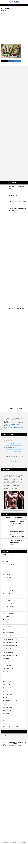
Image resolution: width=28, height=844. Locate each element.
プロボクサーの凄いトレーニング (9, 786)
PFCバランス (5, 744)
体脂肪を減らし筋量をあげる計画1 (10, 819)
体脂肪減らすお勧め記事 (20, 704)
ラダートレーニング (7, 812)
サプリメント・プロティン (8, 750)
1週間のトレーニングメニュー (9, 741)
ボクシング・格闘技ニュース (9, 799)
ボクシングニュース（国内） (9, 796)
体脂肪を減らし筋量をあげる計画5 (10, 832)
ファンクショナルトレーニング (9, 776)
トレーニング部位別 (7, 773)
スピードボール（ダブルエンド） (9, 757)
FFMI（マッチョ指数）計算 (14, 637)
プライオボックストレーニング (9, 780)
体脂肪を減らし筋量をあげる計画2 (10, 822)
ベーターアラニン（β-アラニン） (9, 789)
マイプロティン (6, 806)
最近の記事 (7, 704)
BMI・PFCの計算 (14, 648)
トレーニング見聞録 (7, 770)
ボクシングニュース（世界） (9, 793)
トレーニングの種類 (7, 763)
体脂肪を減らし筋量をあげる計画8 (17, 713)
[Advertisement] (14, 28)
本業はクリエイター (10, 666)
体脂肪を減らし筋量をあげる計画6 (10, 835)
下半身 (4, 815)
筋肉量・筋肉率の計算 (14, 630)
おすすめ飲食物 (6, 747)
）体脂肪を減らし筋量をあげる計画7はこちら (13, 610)
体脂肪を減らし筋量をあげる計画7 (10, 838)
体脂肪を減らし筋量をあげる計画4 (10, 828)
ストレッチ (5, 754)
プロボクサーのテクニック (8, 783)
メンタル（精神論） (7, 809)
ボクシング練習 (6, 802)
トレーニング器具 (6, 767)
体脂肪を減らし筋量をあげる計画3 (10, 825)
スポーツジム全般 (6, 760)
